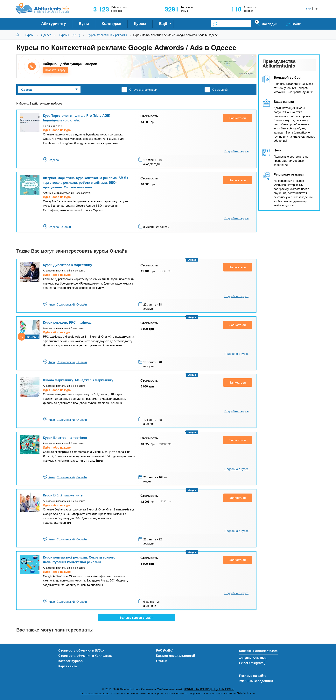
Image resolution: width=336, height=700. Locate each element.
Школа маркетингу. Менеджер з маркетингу (78, 380)
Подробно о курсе (236, 151)
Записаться (237, 118)
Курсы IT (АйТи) (69, 35)
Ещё (163, 23)
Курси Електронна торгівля (65, 437)
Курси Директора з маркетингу (67, 264)
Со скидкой (220, 89)
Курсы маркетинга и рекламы (107, 35)
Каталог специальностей (175, 655)
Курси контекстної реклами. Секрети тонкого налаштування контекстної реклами (79, 559)
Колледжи (111, 23)
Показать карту (55, 70)
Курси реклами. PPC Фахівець (67, 322)
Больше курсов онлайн (136, 617)
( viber (243, 662)
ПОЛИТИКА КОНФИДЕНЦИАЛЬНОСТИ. (209, 689)
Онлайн (65, 227)
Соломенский (66, 304)
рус (316, 8)
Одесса (46, 35)
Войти (296, 23)
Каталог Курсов (70, 661)
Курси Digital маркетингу (63, 495)
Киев (51, 304)
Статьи (161, 661)
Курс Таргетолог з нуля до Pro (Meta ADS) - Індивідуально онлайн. (77, 117)
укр (308, 8)
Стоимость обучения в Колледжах (85, 655)
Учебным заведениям (256, 681)
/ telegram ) (257, 662)
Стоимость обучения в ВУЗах (81, 650)
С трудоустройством (143, 89)
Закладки (269, 23)
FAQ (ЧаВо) (164, 650)
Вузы (84, 23)
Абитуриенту (53, 23)
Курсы (140, 23)
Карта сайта (67, 666)
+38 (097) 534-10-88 (253, 658)
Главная (18, 35)
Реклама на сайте (252, 675)
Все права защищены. (94, 693)
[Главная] (46, 8)
